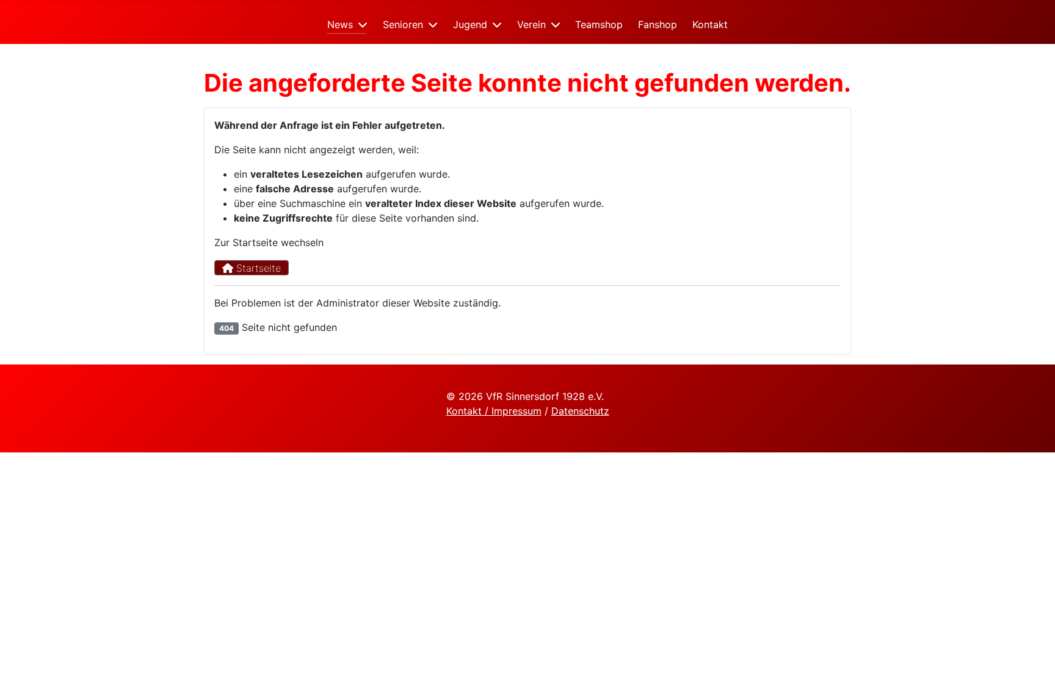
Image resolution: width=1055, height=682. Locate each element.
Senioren (403, 24)
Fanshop (657, 24)
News (340, 24)
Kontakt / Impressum (494, 411)
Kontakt (710, 24)
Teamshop (599, 24)
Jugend (470, 24)
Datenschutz (580, 411)
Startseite (257, 268)
